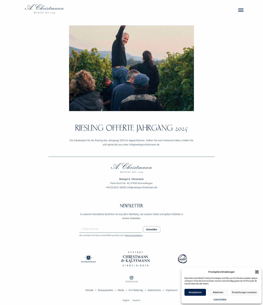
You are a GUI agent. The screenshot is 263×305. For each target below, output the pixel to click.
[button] (256, 271)
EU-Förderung (136, 290)
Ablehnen (218, 292)
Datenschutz (154, 290)
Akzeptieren (195, 292)
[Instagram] (131, 278)
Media (121, 290)
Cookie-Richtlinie (220, 299)
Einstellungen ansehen (244, 292)
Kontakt (90, 290)
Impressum (171, 290)
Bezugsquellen (105, 290)
